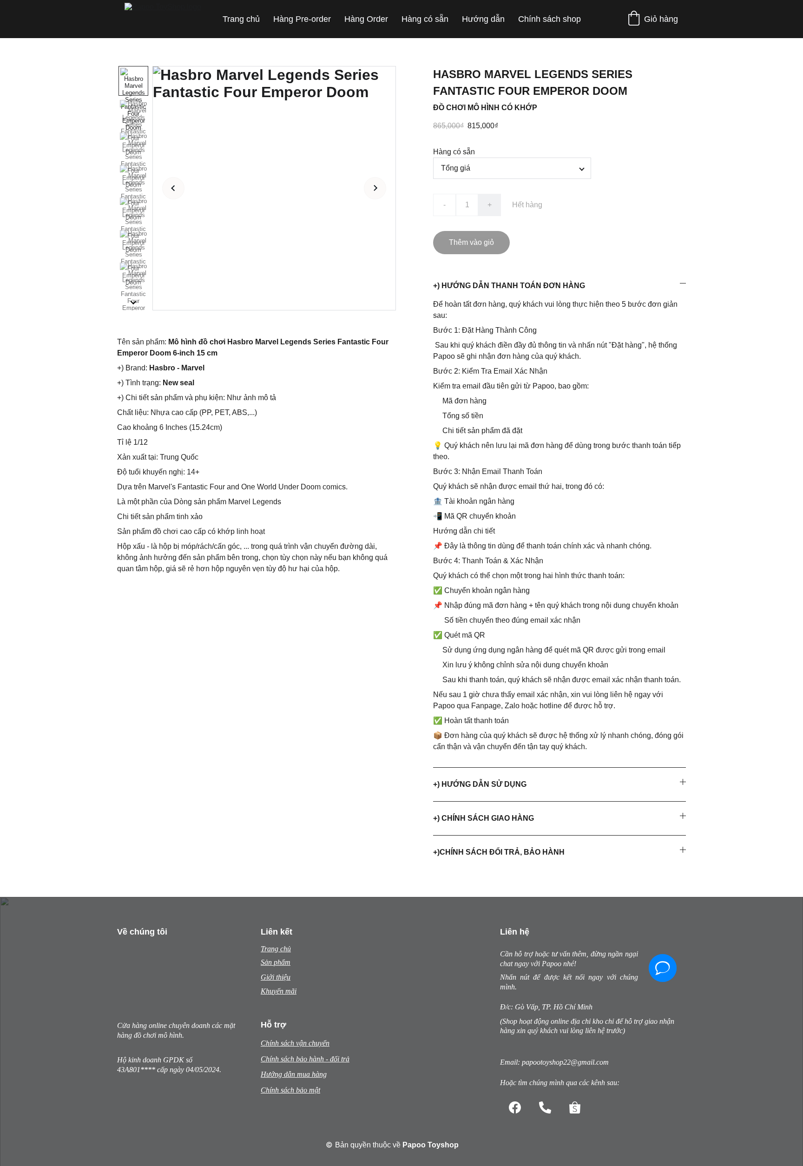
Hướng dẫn (483, 19)
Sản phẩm (275, 962)
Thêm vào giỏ (471, 242)
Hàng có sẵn (425, 19)
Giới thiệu (275, 977)
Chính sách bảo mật (290, 1090)
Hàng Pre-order (302, 19)
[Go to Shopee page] (575, 1107)
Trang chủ (241, 19)
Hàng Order (366, 19)
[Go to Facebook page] (515, 1107)
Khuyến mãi (278, 991)
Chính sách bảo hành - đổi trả (305, 1059)
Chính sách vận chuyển (295, 1043)
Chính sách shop (549, 19)
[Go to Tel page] (545, 1107)
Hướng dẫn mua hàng (294, 1074)
